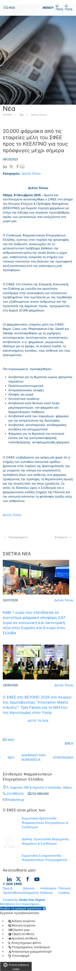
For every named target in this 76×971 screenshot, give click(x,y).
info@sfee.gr (15, 799)
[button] (57, 8)
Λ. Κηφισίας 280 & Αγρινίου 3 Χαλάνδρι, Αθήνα (39, 787)
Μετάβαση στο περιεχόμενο (19, 904)
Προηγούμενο (17, 537)
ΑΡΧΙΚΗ (7, 114)
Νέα (21, 114)
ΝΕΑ (11, 757)
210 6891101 (15, 793)
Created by (24, 900)
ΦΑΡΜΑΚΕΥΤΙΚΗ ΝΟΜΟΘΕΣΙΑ (33, 757)
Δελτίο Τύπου (12, 515)
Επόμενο (61, 537)
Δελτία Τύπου (39, 114)
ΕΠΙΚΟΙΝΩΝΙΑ (63, 757)
